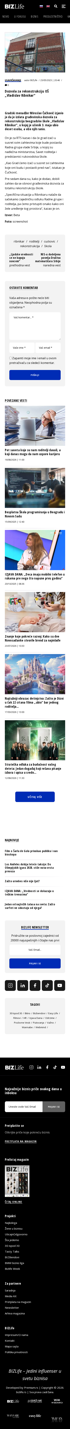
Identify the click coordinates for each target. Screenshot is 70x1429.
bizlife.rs (21, 1392)
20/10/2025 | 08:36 (14, 583)
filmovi (17, 1018)
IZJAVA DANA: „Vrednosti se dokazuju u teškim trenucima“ (29, 892)
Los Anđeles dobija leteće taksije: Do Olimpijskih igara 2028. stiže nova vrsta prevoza (29, 867)
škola (48, 246)
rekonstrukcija (30, 246)
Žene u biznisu (13, 1228)
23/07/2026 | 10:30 (14, 645)
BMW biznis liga (14, 1263)
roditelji (34, 241)
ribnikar (19, 241)
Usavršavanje (13, 80)
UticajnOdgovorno (16, 1234)
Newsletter (12, 1307)
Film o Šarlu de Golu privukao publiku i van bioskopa (31, 852)
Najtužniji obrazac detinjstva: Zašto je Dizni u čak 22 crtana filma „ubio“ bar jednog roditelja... (34, 702)
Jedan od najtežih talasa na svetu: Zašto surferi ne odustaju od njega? (30, 906)
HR (25, 1018)
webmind (41, 1027)
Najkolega (11, 1223)
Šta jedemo (12, 1240)
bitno (27, 1013)
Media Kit (11, 1296)
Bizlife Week (12, 1268)
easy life (53, 1013)
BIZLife (33, 80)
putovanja (38, 1022)
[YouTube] (59, 985)
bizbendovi (39, 1013)
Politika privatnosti (16, 1352)
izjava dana (35, 1018)
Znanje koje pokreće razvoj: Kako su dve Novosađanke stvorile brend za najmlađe (32, 638)
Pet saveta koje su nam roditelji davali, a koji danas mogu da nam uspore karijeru (33, 452)
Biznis (34, 16)
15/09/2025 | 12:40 (14, 521)
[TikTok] (47, 985)
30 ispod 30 (16, 1013)
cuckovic (49, 241)
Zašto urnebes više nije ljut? (22, 881)
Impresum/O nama (16, 1335)
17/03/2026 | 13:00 (14, 712)
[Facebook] (35, 985)
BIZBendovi (12, 1257)
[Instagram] (10, 985)
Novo (6, 16)
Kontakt (10, 1340)
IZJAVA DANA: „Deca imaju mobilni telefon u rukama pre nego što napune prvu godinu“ (35, 576)
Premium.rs (31, 1387)
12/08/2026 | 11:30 (14, 778)
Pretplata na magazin (18, 1302)
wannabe (27, 1027)
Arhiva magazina (15, 1313)
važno (50, 1022)
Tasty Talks (12, 1251)
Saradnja (10, 1290)
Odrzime (50, 1018)
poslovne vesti (22, 1022)
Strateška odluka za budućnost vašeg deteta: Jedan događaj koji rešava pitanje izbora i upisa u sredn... (33, 768)
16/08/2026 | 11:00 (14, 459)
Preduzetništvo (53, 16)
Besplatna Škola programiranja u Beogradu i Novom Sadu (35, 514)
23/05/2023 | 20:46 (50, 80)
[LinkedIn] (22, 985)
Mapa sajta (11, 1346)
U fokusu (20, 16)
